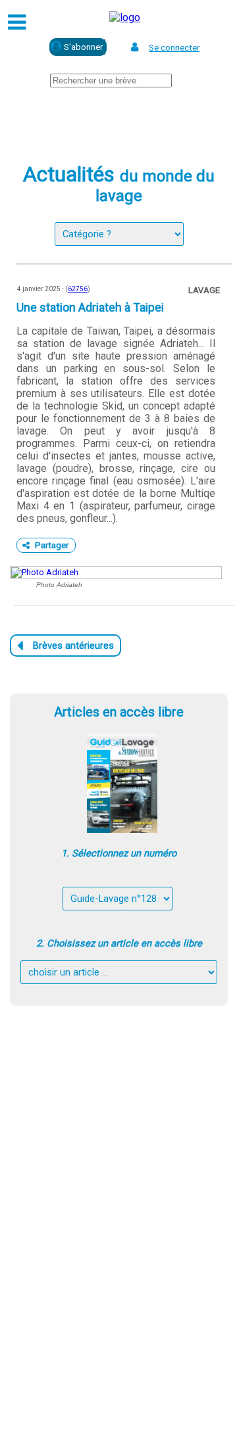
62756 (78, 289)
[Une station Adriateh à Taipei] (116, 572)
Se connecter (174, 48)
